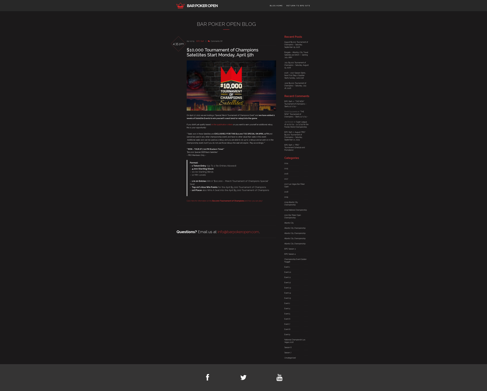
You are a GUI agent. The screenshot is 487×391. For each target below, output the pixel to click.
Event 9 (287, 334)
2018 (286, 192)
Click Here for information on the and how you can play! (225, 201)
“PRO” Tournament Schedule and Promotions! (294, 147)
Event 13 (287, 288)
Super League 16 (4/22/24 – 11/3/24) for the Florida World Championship (296, 124)
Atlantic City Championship (295, 228)
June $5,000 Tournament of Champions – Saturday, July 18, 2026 (295, 85)
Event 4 (287, 309)
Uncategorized (290, 358)
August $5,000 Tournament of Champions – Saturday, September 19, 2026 (296, 44)
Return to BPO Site (298, 6)
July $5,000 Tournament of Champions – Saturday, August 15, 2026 (296, 65)
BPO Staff (200, 41)
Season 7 (287, 353)
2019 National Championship (295, 210)
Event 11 (287, 277)
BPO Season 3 (290, 249)
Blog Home (276, 6)
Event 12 (287, 283)
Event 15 (287, 298)
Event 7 (287, 324)
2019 (286, 197)
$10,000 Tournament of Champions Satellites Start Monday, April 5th (222, 52)
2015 (286, 168)
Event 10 (287, 272)
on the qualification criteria (222, 125)
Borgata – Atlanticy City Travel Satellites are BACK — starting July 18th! (296, 54)
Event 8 (287, 329)
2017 (286, 179)
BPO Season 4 (290, 254)
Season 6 (288, 347)
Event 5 (287, 314)
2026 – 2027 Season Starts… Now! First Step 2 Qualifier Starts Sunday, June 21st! (295, 75)
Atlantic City (289, 223)
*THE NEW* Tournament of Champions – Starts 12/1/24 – (295, 103)
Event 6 (287, 319)
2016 (286, 174)
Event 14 (287, 293)
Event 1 (287, 267)
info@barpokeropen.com (238, 232)
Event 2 (287, 303)
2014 (286, 163)
